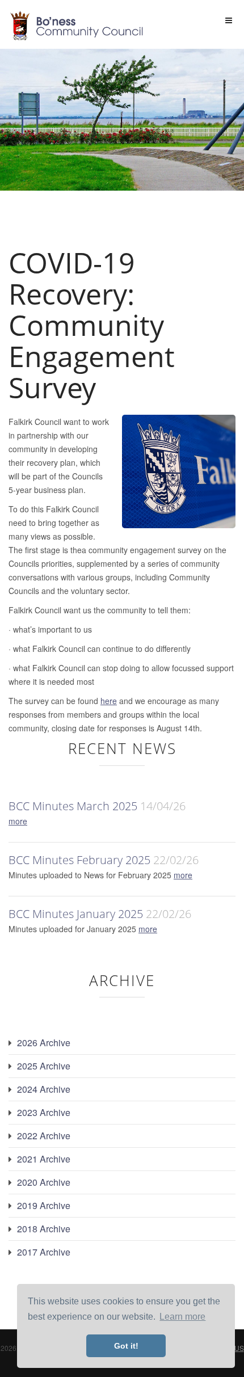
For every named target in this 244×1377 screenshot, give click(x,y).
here (108, 700)
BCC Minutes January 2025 (76, 913)
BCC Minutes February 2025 (79, 860)
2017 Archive (43, 1251)
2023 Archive (43, 1112)
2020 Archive (43, 1182)
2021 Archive (43, 1158)
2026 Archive (43, 1042)
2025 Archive (43, 1065)
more (18, 821)
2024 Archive (43, 1089)
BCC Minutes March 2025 (73, 806)
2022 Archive (43, 1135)
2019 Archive (43, 1205)
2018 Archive (43, 1228)
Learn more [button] (182, 1316)
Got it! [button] (126, 1345)
